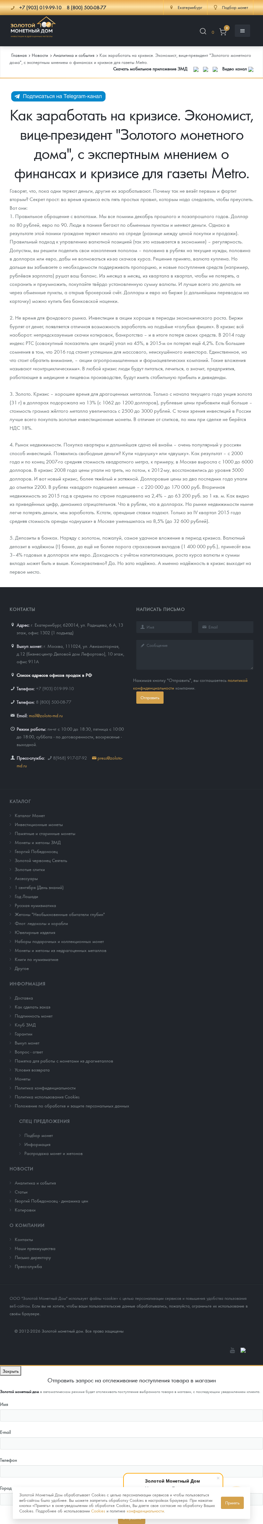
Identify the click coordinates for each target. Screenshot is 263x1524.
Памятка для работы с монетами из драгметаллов (64, 1060)
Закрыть (11, 1371)
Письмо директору (33, 1257)
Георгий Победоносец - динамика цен (51, 1200)
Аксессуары (26, 878)
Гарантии (23, 1033)
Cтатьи (21, 1191)
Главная (19, 55)
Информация (28, 983)
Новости (21, 1168)
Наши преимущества (35, 1248)
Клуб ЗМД (25, 1024)
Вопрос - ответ (29, 1051)
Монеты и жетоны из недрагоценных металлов (60, 950)
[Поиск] (203, 32)
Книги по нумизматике (36, 959)
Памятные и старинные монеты (45, 833)
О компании (27, 1225)
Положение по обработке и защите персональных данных (72, 1105)
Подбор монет (38, 1135)
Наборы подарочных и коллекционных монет (59, 941)
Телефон (8, 1460)
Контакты (24, 1239)
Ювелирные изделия (35, 932)
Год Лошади (26, 896)
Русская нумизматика (35, 905)
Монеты (22, 1078)
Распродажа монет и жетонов (53, 1153)
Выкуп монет (27, 1042)
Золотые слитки (30, 869)
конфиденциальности (145, 1510)
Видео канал (235, 68)
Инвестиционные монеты (39, 824)
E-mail (5, 1432)
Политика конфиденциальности (45, 1087)
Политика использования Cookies (47, 1096)
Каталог (20, 801)
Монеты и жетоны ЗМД (38, 842)
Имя (4, 1404)
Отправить (149, 697)
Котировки (25, 1209)
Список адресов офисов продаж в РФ (54, 675)
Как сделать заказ (32, 1006)
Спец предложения (44, 1121)
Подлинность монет (34, 1015)
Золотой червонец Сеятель (41, 860)
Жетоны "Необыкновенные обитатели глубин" (60, 914)
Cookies (98, 1510)
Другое (22, 968)
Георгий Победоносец (36, 851)
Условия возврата (32, 1069)
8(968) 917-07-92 (70, 758)
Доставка (24, 997)
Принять (232, 1502)
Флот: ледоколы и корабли (41, 923)
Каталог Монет (30, 815)
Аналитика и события (35, 1182)
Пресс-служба (28, 1266)
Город (6, 1488)
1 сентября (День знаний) (39, 887)
